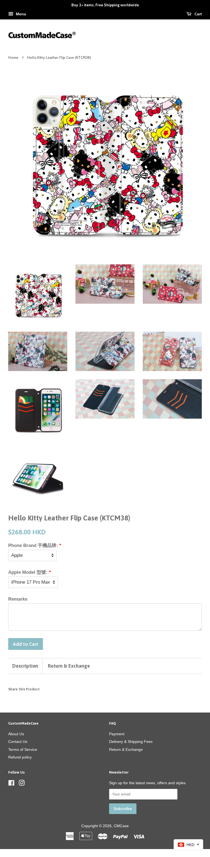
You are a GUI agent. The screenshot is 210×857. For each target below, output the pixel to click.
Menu (20, 14)
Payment (116, 734)
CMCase (121, 826)
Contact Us (17, 741)
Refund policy (20, 757)
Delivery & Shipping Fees (131, 741)
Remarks (17, 599)
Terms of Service (22, 749)
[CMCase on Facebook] (11, 784)
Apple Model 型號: (28, 572)
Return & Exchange (69, 666)
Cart (198, 13)
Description (25, 666)
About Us (16, 734)
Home (13, 58)
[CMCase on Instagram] (22, 784)
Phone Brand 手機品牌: (33, 545)
